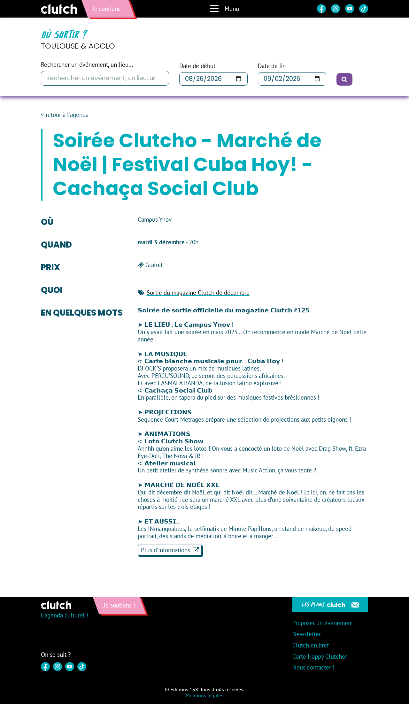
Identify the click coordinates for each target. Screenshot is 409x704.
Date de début (197, 66)
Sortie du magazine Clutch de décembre (198, 292)
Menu (232, 8)
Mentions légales (204, 695)
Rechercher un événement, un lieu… (87, 64)
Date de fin (272, 66)
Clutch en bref (310, 645)
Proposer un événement (322, 623)
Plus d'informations (165, 550)
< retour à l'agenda (65, 115)
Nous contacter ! (313, 667)
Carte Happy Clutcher (319, 656)
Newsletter (306, 634)
